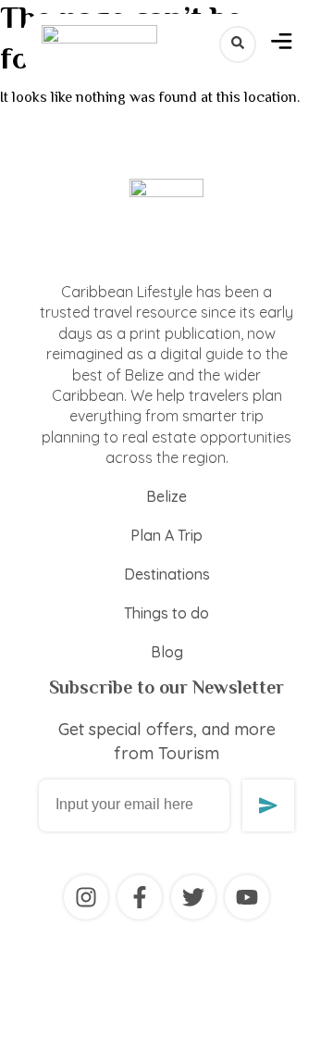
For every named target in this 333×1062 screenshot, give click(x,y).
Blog (167, 652)
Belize (166, 496)
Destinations (167, 574)
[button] (282, 44)
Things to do (166, 613)
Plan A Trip (166, 535)
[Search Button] (237, 44)
